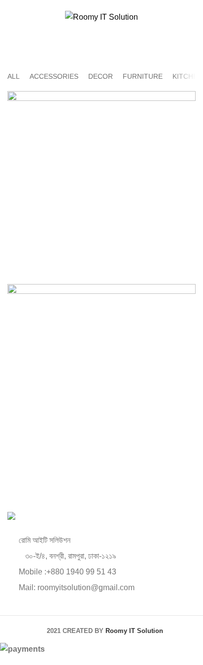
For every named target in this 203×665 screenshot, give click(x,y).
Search (182, 37)
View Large (188, 98)
